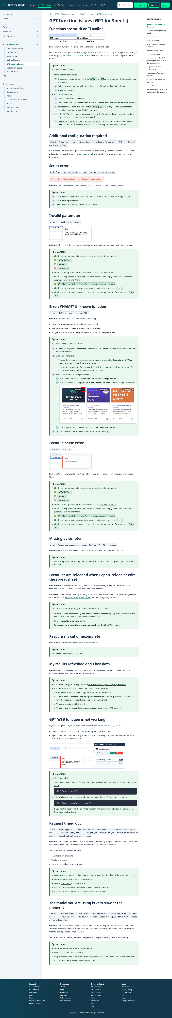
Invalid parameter (153, 40)
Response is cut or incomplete (153, 68)
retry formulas (95, 875)
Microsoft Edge (110, 196)
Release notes (65, 1000)
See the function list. (108, 272)
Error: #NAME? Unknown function (156, 45)
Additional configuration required (156, 31)
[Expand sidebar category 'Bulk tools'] (37, 31)
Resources (82, 5)
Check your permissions (79, 154)
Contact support (35, 1003)
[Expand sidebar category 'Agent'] (37, 27)
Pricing (32, 995)
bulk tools (75, 887)
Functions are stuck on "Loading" (155, 25)
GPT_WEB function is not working (156, 80)
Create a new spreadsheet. (67, 200)
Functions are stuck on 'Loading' (94, 431)
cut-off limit (79, 653)
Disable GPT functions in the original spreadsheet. (79, 121)
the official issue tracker (76, 55)
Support (154, 5)
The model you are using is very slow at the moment (157, 90)
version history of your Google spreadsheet (107, 684)
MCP (92, 5)
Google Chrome (95, 196)
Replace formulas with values (78, 597)
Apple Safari (125, 196)
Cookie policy (127, 992)
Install (165, 5)
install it (68, 351)
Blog (62, 989)
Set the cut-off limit (62, 952)
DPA (123, 995)
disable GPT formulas (110, 625)
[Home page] (50, 14)
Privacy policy (127, 989)
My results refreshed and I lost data (156, 74)
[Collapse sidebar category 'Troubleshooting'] (37, 44)
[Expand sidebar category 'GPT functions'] (37, 36)
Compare (63, 995)
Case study (64, 992)
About (62, 987)
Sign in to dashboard (37, 1000)
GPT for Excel (59, 5)
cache (64, 875)
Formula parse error (154, 50)
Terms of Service (128, 987)
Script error (151, 37)
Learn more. (123, 797)
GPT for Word (96, 992)
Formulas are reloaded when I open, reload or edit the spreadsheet (157, 60)
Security (32, 998)
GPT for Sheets (44, 5)
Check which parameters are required (68, 561)
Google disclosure (128, 1000)
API (101, 5)
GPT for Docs (96, 995)
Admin (72, 5)
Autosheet (33, 992)
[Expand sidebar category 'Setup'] (37, 19)
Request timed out (153, 86)
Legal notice (126, 998)
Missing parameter (154, 54)
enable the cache (77, 621)
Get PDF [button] (139, 5)
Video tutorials (65, 998)
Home (32, 5)
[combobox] (125, 5)
